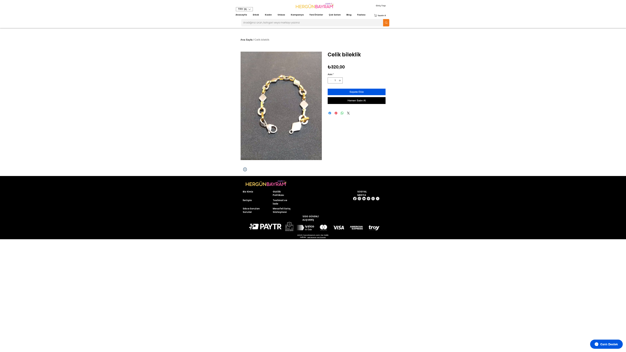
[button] (244, 9)
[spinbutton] (335, 80)
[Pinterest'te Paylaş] (336, 113)
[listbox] (244, 9)
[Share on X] (348, 113)
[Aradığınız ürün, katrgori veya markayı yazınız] (386, 22)
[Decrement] (330, 80)
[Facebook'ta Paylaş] (330, 113)
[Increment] (340, 80)
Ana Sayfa (246, 39)
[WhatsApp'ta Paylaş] (342, 113)
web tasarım (312, 237)
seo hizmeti (321, 237)
